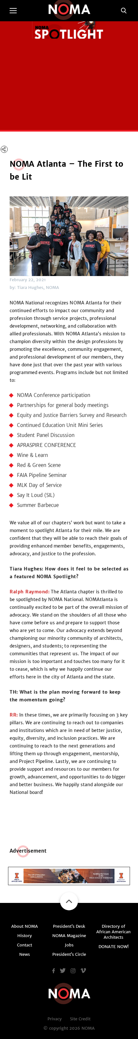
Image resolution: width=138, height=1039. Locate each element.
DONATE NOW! (114, 946)
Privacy (54, 1019)
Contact (24, 945)
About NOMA (24, 926)
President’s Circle (69, 954)
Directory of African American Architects (113, 932)
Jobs (69, 945)
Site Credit (80, 1019)
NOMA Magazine (69, 935)
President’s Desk (69, 926)
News (24, 954)
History (24, 935)
